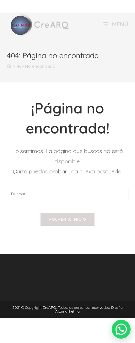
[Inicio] (9, 66)
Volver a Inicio (68, 219)
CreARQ (49, 307)
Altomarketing (67, 311)
